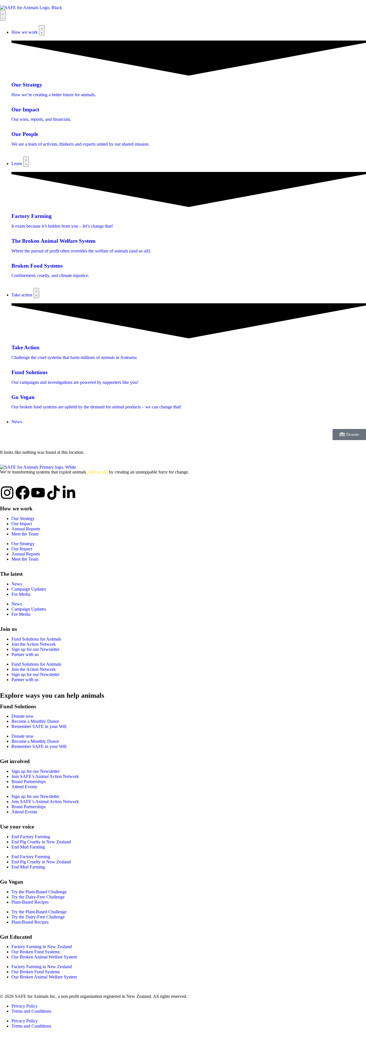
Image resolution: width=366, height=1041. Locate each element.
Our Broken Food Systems (35, 951)
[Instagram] (7, 493)
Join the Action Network (33, 644)
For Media (20, 594)
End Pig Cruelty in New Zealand (41, 841)
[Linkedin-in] (69, 493)
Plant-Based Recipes (30, 902)
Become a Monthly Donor (35, 721)
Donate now (22, 716)
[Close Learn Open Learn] (26, 162)
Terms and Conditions (31, 1011)
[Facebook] (22, 493)
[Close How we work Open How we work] (42, 30)
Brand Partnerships (28, 781)
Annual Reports (25, 528)
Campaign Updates (28, 589)
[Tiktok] (53, 493)
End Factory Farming (30, 836)
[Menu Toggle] (3, 15)
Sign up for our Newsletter (35, 649)
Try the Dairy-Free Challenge (38, 896)
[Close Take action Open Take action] (36, 293)
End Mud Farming (28, 847)
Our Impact (21, 523)
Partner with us (25, 654)
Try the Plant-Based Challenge (39, 891)
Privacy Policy (24, 1006)
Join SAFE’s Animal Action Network (45, 776)
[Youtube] (38, 493)
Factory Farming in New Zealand (41, 946)
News (16, 583)
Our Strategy (23, 518)
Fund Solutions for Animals (36, 639)
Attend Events (24, 786)
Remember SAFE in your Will (38, 726)
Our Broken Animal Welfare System (44, 956)
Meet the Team (24, 533)
